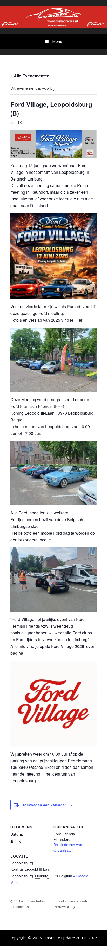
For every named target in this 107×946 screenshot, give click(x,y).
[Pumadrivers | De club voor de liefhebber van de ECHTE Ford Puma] (53, 16)
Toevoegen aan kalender (44, 804)
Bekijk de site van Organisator (68, 847)
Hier (78, 320)
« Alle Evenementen (30, 76)
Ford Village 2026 (67, 646)
